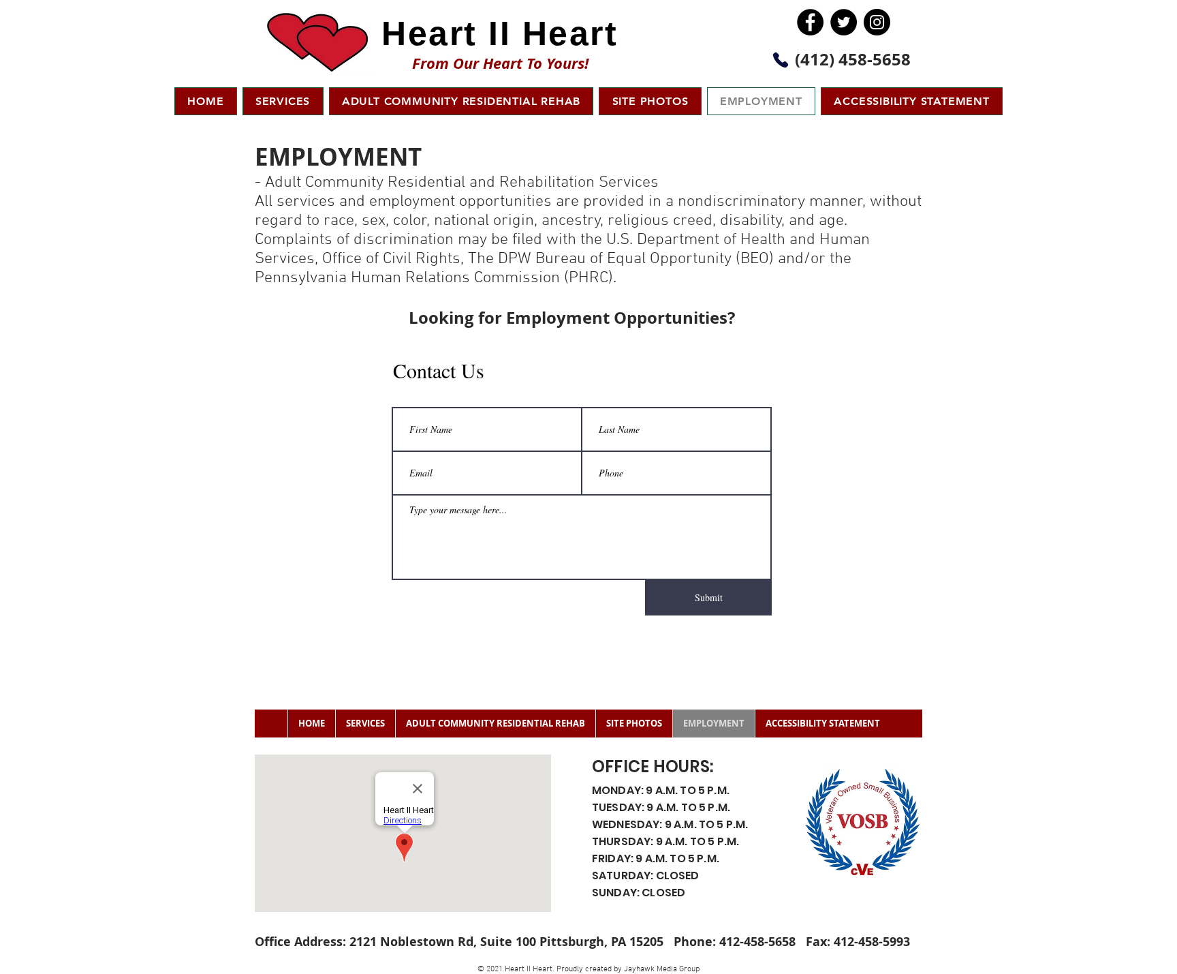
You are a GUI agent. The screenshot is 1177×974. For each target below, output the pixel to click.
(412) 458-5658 (853, 59)
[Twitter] (843, 22)
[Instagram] (877, 22)
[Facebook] (810, 22)
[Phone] (780, 60)
